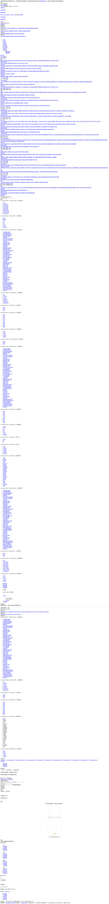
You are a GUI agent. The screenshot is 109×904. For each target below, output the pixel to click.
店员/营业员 (3, 100)
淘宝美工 (11, 102)
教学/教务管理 (29, 154)
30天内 (4, 336)
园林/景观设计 (73, 187)
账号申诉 (19, 36)
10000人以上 (6, 302)
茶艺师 (30, 60)
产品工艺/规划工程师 (42, 143)
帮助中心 (24, 36)
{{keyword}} (3, 760)
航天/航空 (5, 281)
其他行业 (5, 290)
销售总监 (18, 92)
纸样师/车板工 (51, 129)
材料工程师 (61, 124)
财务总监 (9, 165)
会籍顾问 (84, 92)
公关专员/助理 (58, 110)
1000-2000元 (5, 205)
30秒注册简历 (4, 779)
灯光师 (28, 71)
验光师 (47, 177)
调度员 (19, 126)
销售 (2, 91)
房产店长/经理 (13, 105)
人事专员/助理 (13, 81)
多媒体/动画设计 (47, 116)
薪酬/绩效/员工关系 (55, 81)
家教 (6, 154)
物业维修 (8, 190)
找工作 (6, 28)
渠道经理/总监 (59, 92)
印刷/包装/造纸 (6, 263)
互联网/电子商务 (6, 236)
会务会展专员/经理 (44, 110)
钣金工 (26, 121)
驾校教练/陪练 (31, 84)
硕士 (4, 324)
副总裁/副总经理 (34, 87)
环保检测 (37, 182)
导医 (24, 177)
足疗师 (5, 73)
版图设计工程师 (28, 146)
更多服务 (5, 50)
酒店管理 (23, 68)
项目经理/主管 (81, 139)
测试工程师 (20, 132)
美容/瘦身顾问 (46, 65)
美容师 (19, 65)
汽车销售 (31, 92)
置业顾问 (8, 105)
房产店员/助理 (20, 105)
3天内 (4, 332)
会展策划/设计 (32, 113)
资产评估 (58, 167)
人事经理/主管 (19, 81)
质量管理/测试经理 (13, 132)
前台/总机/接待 (6, 81)
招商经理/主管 (37, 100)
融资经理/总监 (94, 167)
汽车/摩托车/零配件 (7, 254)
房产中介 (3, 104)
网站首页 (5, 893)
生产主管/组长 (72, 124)
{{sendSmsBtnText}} (16, 784)
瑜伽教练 (7, 76)
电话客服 (26, 95)
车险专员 (14, 171)
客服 (2, 93)
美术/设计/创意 (4, 114)
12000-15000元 (6, 212)
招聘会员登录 (10, 36)
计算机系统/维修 (6, 233)
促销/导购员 (12, 100)
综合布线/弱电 (88, 187)
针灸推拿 (12, 73)
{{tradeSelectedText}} (57, 760)
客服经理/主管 (10, 95)
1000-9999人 (5, 301)
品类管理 (47, 100)
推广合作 (5, 897)
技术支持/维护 (10, 139)
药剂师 (27, 177)
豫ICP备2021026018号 (11, 902)
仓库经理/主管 (33, 126)
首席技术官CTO (26, 87)
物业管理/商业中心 (7, 269)
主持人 (18, 71)
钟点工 (18, 63)
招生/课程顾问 (48, 154)
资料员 (77, 187)
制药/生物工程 (4, 178)
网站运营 (93, 139)
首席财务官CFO (19, 87)
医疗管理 (39, 177)
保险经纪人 (37, 171)
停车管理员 (87, 134)
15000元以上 (6, 213)
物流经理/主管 (10, 126)
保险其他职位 (54, 171)
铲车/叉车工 (45, 121)
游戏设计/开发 (61, 139)
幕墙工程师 (35, 187)
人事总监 (25, 81)
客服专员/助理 (4, 95)
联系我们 (5, 896)
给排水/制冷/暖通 (61, 187)
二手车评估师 (56, 134)
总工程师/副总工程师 (9, 124)
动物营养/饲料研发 (30, 192)
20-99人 (4, 297)
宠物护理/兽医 (56, 177)
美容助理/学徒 (24, 65)
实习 (4, 310)
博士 (4, 325)
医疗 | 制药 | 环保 (4, 173)
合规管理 (26, 151)
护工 (24, 63)
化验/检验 (36, 124)
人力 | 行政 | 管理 (4, 77)
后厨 (14, 60)
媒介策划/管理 (25, 113)
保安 (21, 63)
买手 (39, 97)
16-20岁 (4, 448)
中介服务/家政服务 (7, 270)
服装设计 (9, 116)
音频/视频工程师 (51, 143)
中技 (4, 318)
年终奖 (4, 460)
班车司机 (21, 84)
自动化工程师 (4, 143)
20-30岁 (4, 449)
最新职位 (23, 28)
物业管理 (3, 188)
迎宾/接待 (35, 60)
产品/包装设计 (54, 116)
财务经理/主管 (4, 165)
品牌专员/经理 (51, 110)
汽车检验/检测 (45, 134)
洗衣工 (15, 63)
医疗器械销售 (40, 92)
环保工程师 (31, 182)
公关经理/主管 (64, 110)
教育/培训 (5, 274)
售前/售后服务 (21, 95)
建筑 (2, 186)
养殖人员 (7, 192)
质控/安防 (3, 130)
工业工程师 (55, 124)
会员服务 (24, 31)
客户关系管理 (32, 95)
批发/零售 (5, 246)
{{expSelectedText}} (39, 760)
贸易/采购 (3, 96)
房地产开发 (5, 265)
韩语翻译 (11, 157)
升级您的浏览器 (42, 1)
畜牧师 (17, 192)
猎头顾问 (62, 81)
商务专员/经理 (34, 97)
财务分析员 (57, 165)
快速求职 (28, 31)
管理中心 (3, 55)
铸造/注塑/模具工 (52, 121)
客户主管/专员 (54, 113)
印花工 (95, 121)
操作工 (60, 121)
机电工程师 (3, 146)
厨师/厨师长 (9, 60)
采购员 (15, 97)
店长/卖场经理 (30, 100)
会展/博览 (5, 261)
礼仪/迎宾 (14, 71)
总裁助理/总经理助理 (42, 87)
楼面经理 (12, 68)
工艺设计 (23, 124)
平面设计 (22, 116)
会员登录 (3, 10)
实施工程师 (10, 141)
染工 (90, 121)
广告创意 (20, 113)
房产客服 (25, 105)
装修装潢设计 (61, 116)
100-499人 (5, 299)
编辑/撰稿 (10, 159)
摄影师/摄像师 (33, 71)
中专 (4, 320)
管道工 (78, 121)
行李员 (15, 68)
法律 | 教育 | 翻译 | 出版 (6, 147)
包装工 (64, 121)
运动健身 (3, 75)
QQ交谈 (7, 600)
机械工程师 (8, 146)
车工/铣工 (40, 121)
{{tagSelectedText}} (48, 760)
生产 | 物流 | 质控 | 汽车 (6, 117)
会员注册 (12, 17)
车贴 (4, 480)
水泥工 (71, 121)
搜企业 (9, 28)
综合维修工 (5, 121)
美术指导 (26, 116)
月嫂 (6, 63)
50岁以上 (5, 453)
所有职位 (5, 763)
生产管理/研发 (4, 122)
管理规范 (5, 471)
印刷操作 (31, 159)
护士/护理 (13, 177)
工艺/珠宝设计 (40, 116)
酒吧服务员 (3, 71)
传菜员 (16, 60)
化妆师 (29, 65)
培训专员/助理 (69, 81)
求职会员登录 (4, 36)
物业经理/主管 (13, 190)
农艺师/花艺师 (12, 192)
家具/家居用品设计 (15, 116)
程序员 (27, 139)
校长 (53, 154)
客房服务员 (7, 68)
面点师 (27, 60)
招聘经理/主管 (89, 81)
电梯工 (57, 121)
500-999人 (5, 300)
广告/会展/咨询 (4, 112)
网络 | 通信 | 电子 (4, 136)
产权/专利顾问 (21, 151)
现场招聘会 (3, 33)
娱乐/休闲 (3, 69)
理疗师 (30, 177)
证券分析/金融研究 (21, 167)
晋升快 (4, 479)
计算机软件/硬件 (6, 232)
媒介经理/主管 (36, 110)
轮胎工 (97, 134)
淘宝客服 (7, 102)
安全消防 (25, 132)
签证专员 (35, 68)
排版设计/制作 (25, 159)
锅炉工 (36, 121)
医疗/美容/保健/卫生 (7, 257)
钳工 (19, 121)
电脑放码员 (45, 129)
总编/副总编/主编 (4, 159)
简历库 (4, 43)
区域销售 (50, 92)
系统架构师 (47, 139)
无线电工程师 (26, 143)
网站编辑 (97, 139)
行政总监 (42, 81)
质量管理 (3, 124)
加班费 (4, 464)
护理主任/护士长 (19, 177)
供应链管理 (44, 126)
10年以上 (5, 227)
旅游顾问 (39, 68)
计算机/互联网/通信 (5, 138)
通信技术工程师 (16, 141)
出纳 (24, 165)
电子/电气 (3, 142)
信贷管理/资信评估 (51, 167)
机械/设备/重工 (6, 253)
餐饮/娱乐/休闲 (6, 277)
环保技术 (23, 182)
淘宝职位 (3, 101)
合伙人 (56, 87)
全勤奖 (4, 473)
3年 (4, 223)
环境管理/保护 (17, 182)
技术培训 (5, 484)
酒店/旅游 (3, 67)
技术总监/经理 (4, 139)
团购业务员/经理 (78, 92)
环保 (2, 181)
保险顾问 (32, 171)
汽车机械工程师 (26, 134)
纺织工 (92, 121)
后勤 (65, 81)
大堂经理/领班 (40, 60)
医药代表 (35, 92)
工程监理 (9, 187)
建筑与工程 (5, 266)
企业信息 (5, 850)
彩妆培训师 (51, 65)
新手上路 (5, 870)
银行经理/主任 (37, 167)
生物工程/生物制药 (20, 179)
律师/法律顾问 (4, 151)
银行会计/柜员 (44, 167)
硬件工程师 (31, 139)
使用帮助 (3, 24)
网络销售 (45, 92)
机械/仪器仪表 (4, 145)
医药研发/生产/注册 (5, 179)
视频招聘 (8, 52)
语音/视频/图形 (74, 139)
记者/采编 (15, 159)
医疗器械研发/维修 (28, 179)
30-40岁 (4, 450)
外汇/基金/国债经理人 (75, 167)
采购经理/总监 (24, 97)
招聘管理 (5, 857)
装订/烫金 (35, 159)
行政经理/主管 (37, 81)
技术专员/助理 (17, 139)
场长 (20, 192)
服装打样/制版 (15, 129)
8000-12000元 (6, 210)
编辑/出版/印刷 (4, 158)
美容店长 (41, 65)
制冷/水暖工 (10, 121)
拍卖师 (68, 167)
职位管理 (15, 31)
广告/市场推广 (6, 259)
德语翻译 (24, 157)
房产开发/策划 (40, 105)
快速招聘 (36, 28)
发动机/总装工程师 (63, 134)
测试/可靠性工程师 (33, 143)
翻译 (2, 155)
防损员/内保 (24, 100)
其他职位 (3, 195)
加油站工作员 (93, 134)
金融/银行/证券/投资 (5, 166)
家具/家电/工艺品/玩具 (8, 250)
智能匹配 (32, 28)
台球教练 (20, 76)
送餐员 (5, 60)
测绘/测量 (67, 187)
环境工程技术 (11, 182)
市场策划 (24, 110)
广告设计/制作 (14, 113)
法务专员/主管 (14, 151)
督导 (57, 100)
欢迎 (8, 14)
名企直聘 (19, 28)
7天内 (4, 334)
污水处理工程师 (4, 182)
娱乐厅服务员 (9, 71)
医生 (2, 177)
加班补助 (5, 468)
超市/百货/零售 (4, 98)
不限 (4, 202)
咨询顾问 (43, 113)
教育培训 (3, 153)
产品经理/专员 (87, 139)
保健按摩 (3, 72)
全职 (4, 308)
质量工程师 (36, 139)
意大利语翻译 (36, 157)
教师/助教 (3, 154)
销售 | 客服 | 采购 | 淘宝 (6, 88)
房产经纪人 (3, 105)
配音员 (44, 71)
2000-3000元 (5, 206)
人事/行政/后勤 (4, 80)
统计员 (40, 165)
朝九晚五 (5, 466)
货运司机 (11, 84)
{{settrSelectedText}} (93, 760)
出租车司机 (15, 84)
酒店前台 (3, 68)
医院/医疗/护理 (4, 175)
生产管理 (21, 129)
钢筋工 (74, 121)
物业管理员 (3, 190)
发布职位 (7, 31)
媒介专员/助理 (29, 110)
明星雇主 (5, 861)
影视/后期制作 (39, 71)
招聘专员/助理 (82, 81)
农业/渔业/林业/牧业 (7, 289)
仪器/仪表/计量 (35, 146)
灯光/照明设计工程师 (59, 143)
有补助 (4, 477)
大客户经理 (71, 92)
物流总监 (16, 126)
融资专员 (89, 167)
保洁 (2, 63)
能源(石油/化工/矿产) (7, 282)
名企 (3, 770)
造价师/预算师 (29, 187)
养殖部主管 (23, 192)
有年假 (4, 475)
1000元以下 (5, 204)
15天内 (4, 335)
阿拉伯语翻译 (48, 157)
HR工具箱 (17, 33)
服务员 (2, 60)
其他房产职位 (47, 105)
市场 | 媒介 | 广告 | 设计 (6, 106)
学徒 (49, 60)
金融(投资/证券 (6, 242)
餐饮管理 (46, 60)
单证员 (48, 126)
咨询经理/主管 (48, 113)
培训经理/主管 (76, 81)
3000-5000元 (5, 208)
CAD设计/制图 (67, 116)
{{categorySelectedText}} (20, 760)
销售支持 (26, 92)
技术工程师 (66, 124)
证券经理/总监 (13, 167)
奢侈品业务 (42, 100)
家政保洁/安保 (4, 61)
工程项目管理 (4, 187)
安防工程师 (40, 187)
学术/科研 (5, 275)
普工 (2, 121)
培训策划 (19, 154)
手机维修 (68, 121)
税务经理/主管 (52, 165)
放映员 (47, 71)
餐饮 (2, 59)
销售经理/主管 (12, 92)
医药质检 (34, 177)
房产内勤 (30, 105)
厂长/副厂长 (40, 124)
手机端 (5, 22)
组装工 (83, 121)
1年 (4, 220)
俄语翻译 (20, 157)
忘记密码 (15, 36)
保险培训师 (23, 171)
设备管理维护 (17, 124)
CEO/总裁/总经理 (4, 87)
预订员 (57, 60)
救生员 (19, 68)
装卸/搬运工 (39, 126)
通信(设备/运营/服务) (7, 234)
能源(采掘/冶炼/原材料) (8, 283)
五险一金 (5, 463)
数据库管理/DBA (53, 139)
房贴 (4, 481)
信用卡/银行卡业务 (29, 167)
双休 (4, 462)
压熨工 (99, 121)
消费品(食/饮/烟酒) (7, 248)
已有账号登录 (10, 779)
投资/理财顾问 (83, 167)
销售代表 (3, 92)
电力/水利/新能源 (7, 285)
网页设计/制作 (67, 139)
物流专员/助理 (4, 126)
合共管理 (19, 190)
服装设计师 (3, 129)
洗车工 (82, 134)
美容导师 (16, 65)
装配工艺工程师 (11, 134)
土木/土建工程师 (22, 187)
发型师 (2, 65)
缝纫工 (33, 121)
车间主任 (27, 124)
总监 (49, 87)
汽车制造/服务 (4, 133)
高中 (4, 317)
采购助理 (19, 97)
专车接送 (5, 476)
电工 (15, 121)
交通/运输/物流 (6, 279)
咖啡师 (54, 60)
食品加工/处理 (53, 100)
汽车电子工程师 (33, 134)
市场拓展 (16, 110)
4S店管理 (39, 134)
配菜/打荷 (20, 60)
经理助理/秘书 (47, 81)
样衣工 (87, 121)
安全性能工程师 (70, 134)
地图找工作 (13, 28)
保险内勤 (18, 171)
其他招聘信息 (4, 194)
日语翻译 (7, 157)
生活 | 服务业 (3, 56)
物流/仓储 (3, 125)
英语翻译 (3, 157)
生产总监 (46, 124)
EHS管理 (27, 182)
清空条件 (3, 761)
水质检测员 (41, 182)
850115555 (7, 891)
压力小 (4, 483)
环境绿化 (46, 182)
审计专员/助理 (29, 165)
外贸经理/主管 (10, 97)
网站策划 (22, 141)
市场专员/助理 (4, 110)
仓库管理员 (27, 126)
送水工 (26, 63)
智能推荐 (5, 766)
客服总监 (16, 95)
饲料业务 (3, 192)
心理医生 (9, 177)
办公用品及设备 (6, 252)
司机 (2, 83)
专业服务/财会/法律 (7, 271)
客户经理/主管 (66, 92)
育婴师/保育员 (10, 63)
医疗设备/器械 (6, 258)
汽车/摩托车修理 (18, 134)
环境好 (4, 459)
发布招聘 (5, 855)
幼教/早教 (9, 154)
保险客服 (28, 171)
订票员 (26, 68)
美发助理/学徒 (7, 65)
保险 (2, 170)
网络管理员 (101, 139)
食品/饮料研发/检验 (30, 129)
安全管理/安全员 (47, 187)
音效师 (24, 71)
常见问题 (5, 869)
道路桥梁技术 (54, 187)
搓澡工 (8, 73)
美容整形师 (43, 177)
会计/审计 (5, 241)
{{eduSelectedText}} (84, 760)
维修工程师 (50, 124)
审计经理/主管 (35, 165)
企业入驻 (3, 31)
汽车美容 (50, 134)
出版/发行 (19, 159)
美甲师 (32, 65)
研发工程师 (67, 143)
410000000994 (24, 902)
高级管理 (3, 85)
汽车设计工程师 (4, 134)
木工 (17, 121)
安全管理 (38, 132)
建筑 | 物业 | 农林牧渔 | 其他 (7, 183)
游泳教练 (15, 76)
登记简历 (3, 28)
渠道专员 (54, 92)
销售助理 (7, 92)
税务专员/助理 (45, 165)
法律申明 (5, 865)
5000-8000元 (5, 209)
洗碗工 (24, 60)
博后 (4, 326)
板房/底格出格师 (38, 129)
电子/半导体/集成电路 (8, 238)
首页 (4, 39)
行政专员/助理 (30, 81)
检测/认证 (5, 273)
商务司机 (3, 84)
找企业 (4, 42)
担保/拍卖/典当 (63, 167)
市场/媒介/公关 (4, 109)
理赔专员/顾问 (78, 134)
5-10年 (4, 226)
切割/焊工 (22, 121)
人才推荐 (20, 31)
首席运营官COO (12, 87)
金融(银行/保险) (6, 244)
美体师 (56, 65)
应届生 (4, 219)
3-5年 (4, 224)
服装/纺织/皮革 (6, 249)
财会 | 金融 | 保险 (4, 161)
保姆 (4, 63)
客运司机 (7, 84)
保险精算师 (48, 171)
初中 (4, 316)
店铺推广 (22, 102)
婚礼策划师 (37, 113)
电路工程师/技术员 (18, 143)
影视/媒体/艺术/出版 (7, 262)
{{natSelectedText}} (76, 760)
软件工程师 (22, 139)
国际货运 (52, 126)
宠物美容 (36, 65)
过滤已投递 (15, 770)
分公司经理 (52, 87)
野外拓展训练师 (57, 154)
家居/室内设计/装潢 (7, 267)
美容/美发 (3, 64)
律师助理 (9, 151)
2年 (4, 222)
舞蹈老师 (11, 76)
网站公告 (13, 33)
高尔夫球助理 (25, 76)
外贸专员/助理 (4, 97)
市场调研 (20, 110)
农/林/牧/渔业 (3, 191)
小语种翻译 (54, 157)
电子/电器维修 (73, 143)
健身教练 (3, 76)
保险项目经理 (43, 171)
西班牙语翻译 (29, 157)
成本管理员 (63, 165)
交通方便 (5, 467)
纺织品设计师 (9, 129)
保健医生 (5, 177)
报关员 (29, 97)
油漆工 (29, 121)
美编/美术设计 (4, 116)
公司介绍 (5, 862)
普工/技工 (3, 120)
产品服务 (5, 864)
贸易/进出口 (5, 245)
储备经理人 (3, 171)
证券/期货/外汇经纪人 (5, 167)
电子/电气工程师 (10, 143)
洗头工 (11, 65)
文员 (2, 81)
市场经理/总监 (10, 110)
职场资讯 (22, 33)
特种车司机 (25, 84)
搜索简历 (11, 31)
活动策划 (26, 102)
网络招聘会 (8, 33)
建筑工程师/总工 (14, 187)
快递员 (22, 126)
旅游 (4, 485)
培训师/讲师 (14, 154)
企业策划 (60, 113)
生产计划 (31, 124)
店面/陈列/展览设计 (33, 116)
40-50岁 (4, 452)
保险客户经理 (9, 171)
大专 (4, 321)
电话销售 (22, 92)
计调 (32, 68)
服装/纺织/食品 (4, 128)
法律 (2, 150)
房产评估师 (34, 105)
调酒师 (21, 71)
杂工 (51, 60)
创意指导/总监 (8, 113)
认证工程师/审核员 (31, 132)
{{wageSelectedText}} (30, 760)
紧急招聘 (27, 28)
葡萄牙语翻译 (42, 157)
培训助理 (24, 154)
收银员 (7, 100)
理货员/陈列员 (18, 100)
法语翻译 (15, 157)
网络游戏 (5, 237)
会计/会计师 (14, 165)
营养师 (50, 177)
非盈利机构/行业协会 (7, 287)
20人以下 (5, 296)
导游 (30, 68)
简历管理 (5, 873)
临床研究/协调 (12, 179)
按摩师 (2, 73)
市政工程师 (82, 187)
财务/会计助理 (20, 165)
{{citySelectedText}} (10, 760)
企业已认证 (8, 770)
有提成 (4, 472)
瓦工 (81, 121)
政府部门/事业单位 (7, 286)
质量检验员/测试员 (5, 132)
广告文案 (3, 113)
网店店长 (3, 102)
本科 (4, 322)
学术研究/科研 (42, 154)
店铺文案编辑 (16, 102)
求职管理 (5, 847)
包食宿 (4, 469)
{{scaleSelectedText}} (66, 760)
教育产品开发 (36, 154)
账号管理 (5, 871)
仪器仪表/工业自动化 (7, 240)
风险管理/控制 (100, 167)
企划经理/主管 (71, 110)
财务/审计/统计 (4, 163)
